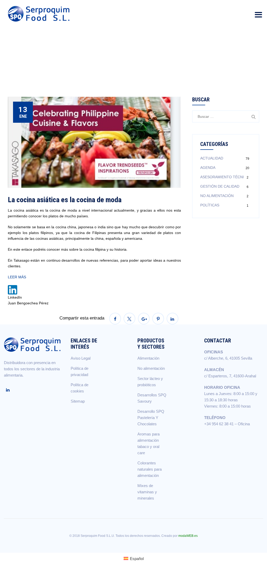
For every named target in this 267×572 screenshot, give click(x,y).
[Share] (115, 318)
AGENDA (207, 167)
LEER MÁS (17, 277)
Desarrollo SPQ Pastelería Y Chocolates (150, 417)
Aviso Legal (80, 358)
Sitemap (78, 401)
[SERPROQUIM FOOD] (40, 13)
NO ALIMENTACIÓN (217, 196)
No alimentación (151, 368)
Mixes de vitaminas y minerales (147, 491)
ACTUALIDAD (211, 158)
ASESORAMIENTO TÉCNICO (224, 177)
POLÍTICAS (209, 205)
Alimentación (148, 358)
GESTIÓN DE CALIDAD (219, 186)
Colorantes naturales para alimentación (149, 469)
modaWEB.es (188, 536)
